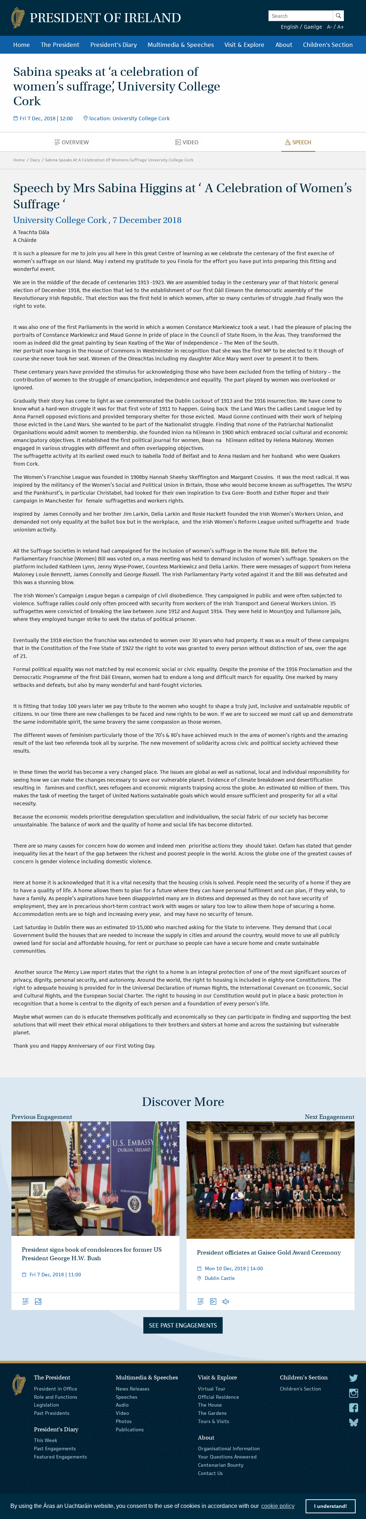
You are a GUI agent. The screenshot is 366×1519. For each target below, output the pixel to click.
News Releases (132, 1388)
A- (329, 26)
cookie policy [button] (278, 1506)
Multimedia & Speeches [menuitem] (181, 45)
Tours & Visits (213, 1421)
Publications (130, 1429)
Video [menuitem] (192, 144)
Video (122, 1413)
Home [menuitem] (21, 45)
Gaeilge (313, 26)
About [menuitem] (284, 45)
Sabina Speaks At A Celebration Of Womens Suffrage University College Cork (119, 159)
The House (210, 1405)
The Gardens (212, 1413)
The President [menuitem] (60, 45)
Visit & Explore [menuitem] (244, 45)
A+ (340, 26)
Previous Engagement (41, 1117)
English (289, 26)
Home (19, 159)
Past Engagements (55, 1448)
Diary (35, 159)
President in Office (55, 1388)
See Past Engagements (183, 1325)
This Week (45, 1440)
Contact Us (210, 1473)
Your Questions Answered (227, 1457)
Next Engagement (330, 1117)
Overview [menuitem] (77, 144)
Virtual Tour (212, 1388)
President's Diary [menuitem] (113, 45)
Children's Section (300, 1388)
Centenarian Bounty (220, 1465)
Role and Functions (55, 1396)
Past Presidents (51, 1413)
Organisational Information (229, 1448)
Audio (122, 1405)
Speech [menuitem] (303, 144)
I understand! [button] (330, 1506)
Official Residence (218, 1396)
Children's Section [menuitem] (328, 45)
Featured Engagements (60, 1457)
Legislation (46, 1405)
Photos (124, 1421)
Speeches (126, 1396)
